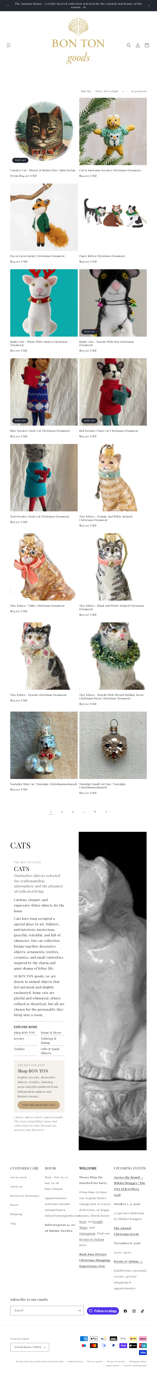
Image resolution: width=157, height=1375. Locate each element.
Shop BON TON (24, 1033)
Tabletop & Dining (49, 1041)
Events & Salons (91, 1239)
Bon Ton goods (33, 1361)
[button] (8, 45)
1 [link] (51, 811)
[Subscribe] (79, 1310)
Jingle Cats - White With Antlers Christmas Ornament (38, 343)
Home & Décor (51, 1033)
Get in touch (18, 1177)
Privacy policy (95, 1361)
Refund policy (75, 1361)
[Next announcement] (149, 5)
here (82, 1222)
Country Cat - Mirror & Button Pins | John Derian (42, 170)
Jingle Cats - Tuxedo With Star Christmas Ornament (106, 343)
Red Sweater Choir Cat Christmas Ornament (108, 430)
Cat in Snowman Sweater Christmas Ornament (110, 170)
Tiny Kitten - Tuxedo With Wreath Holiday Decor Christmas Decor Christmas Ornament (111, 696)
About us (16, 1186)
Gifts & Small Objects (50, 1051)
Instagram (87, 1233)
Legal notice (112, 1365)
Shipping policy (138, 1361)
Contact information (135, 1365)
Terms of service (116, 1361)
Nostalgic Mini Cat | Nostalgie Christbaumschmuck (43, 784)
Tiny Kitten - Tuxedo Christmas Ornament (38, 694)
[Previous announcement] (7, 5)
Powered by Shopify (53, 1361)
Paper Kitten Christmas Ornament (102, 256)
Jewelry (19, 1038)
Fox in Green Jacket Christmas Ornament (37, 256)
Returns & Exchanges (24, 1195)
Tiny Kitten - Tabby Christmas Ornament (37, 605)
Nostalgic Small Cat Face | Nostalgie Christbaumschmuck (102, 785)
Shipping (16, 1214)
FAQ (13, 1223)
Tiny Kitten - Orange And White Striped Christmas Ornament (105, 518)
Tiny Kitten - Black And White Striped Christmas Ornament (111, 607)
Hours (14, 1205)
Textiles (19, 1049)
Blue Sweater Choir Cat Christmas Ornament (40, 430)
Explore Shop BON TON (38, 1105)
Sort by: (86, 91)
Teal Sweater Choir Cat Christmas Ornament (40, 516)
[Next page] (106, 811)
